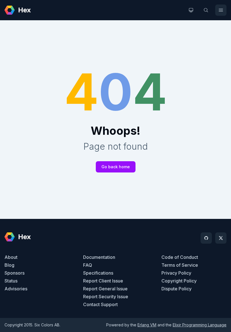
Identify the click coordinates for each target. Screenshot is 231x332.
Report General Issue (105, 288)
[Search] (205, 10)
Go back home (115, 166)
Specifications (98, 273)
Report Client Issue (103, 281)
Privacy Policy (176, 273)
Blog (9, 265)
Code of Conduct (179, 257)
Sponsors (15, 273)
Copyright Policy (179, 281)
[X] (220, 238)
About (11, 257)
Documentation (99, 257)
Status (11, 281)
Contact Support (100, 304)
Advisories (16, 288)
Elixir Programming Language (199, 324)
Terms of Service (179, 265)
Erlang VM (146, 324)
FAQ (87, 265)
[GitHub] (206, 238)
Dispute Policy (176, 288)
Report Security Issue (105, 296)
